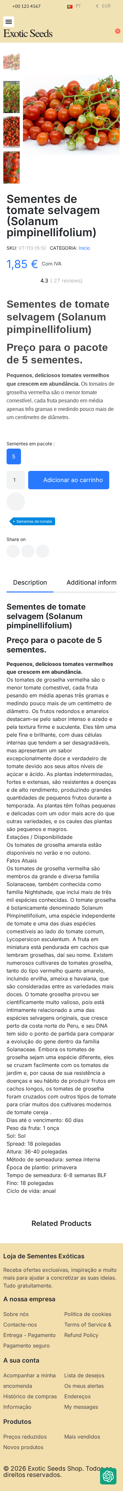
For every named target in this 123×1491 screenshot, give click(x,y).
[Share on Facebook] (13, 551)
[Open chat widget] (108, 1476)
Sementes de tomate (34, 521)
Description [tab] (30, 582)
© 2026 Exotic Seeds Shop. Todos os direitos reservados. (57, 1472)
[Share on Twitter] (27, 551)
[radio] (14, 456)
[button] (8, 21)
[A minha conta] (93, 28)
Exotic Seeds (27, 32)
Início (84, 248)
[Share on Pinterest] (42, 551)
